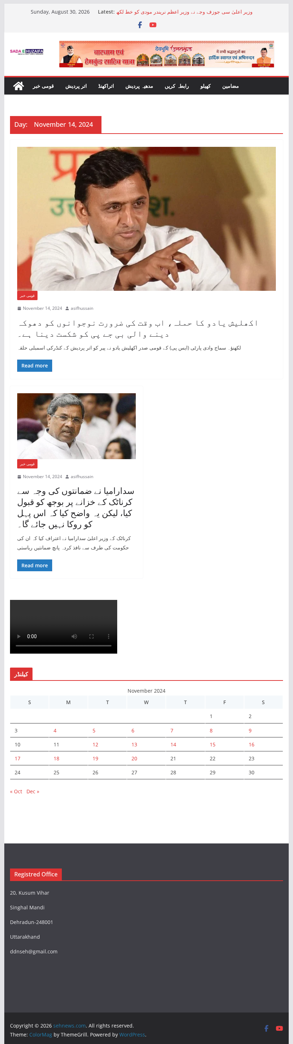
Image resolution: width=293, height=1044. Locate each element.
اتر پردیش (76, 85)
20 (134, 758)
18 (56, 758)
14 (173, 744)
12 (95, 744)
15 (212, 744)
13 (134, 744)
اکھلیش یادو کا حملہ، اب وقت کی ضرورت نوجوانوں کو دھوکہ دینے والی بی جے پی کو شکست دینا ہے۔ (138, 327)
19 (95, 758)
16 (251, 744)
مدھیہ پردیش (139, 85)
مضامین (230, 85)
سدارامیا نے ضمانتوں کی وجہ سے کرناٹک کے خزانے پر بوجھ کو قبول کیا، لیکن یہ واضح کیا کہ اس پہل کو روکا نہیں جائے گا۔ (75, 507)
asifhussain (82, 308)
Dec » (32, 791)
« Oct (16, 791)
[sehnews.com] (18, 86)
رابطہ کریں (177, 85)
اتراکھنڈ (106, 85)
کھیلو (205, 85)
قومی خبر (43, 85)
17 (17, 758)
